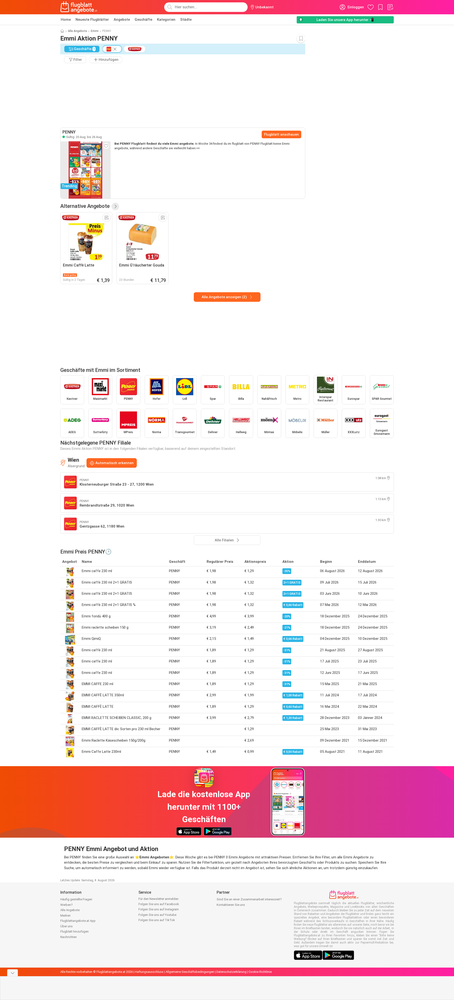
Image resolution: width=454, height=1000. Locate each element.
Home (66, 19)
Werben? (66, 905)
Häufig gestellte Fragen (76, 899)
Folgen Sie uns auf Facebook (158, 904)
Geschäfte (143, 19)
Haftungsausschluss (149, 972)
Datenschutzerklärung (231, 972)
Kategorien (166, 19)
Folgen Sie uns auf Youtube (157, 915)
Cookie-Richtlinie (260, 972)
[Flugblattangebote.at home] (78, 7)
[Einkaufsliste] (390, 7)
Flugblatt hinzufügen (74, 931)
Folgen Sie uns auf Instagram (158, 909)
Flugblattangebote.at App (78, 921)
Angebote (122, 19)
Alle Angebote (77, 31)
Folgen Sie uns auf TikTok (156, 920)
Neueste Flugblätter (92, 19)
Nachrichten (68, 937)
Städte (186, 19)
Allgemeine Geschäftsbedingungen (190, 972)
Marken (65, 915)
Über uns (66, 926)
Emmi (94, 31)
